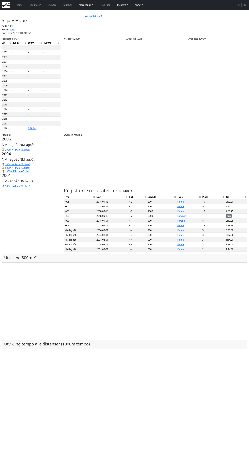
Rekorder (105, 4)
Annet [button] (138, 4)
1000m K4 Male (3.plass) (18, 171)
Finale (180, 201)
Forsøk (181, 220)
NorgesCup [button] (85, 4)
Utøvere (52, 4)
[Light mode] (239, 5)
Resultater (35, 4)
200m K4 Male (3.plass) (17, 149)
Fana (12, 29)
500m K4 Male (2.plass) (17, 186)
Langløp (181, 216)
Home (19, 4)
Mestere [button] (121, 4)
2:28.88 (32, 128)
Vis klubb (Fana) (93, 16)
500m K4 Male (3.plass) (17, 167)
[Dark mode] (245, 5)
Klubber (67, 4)
